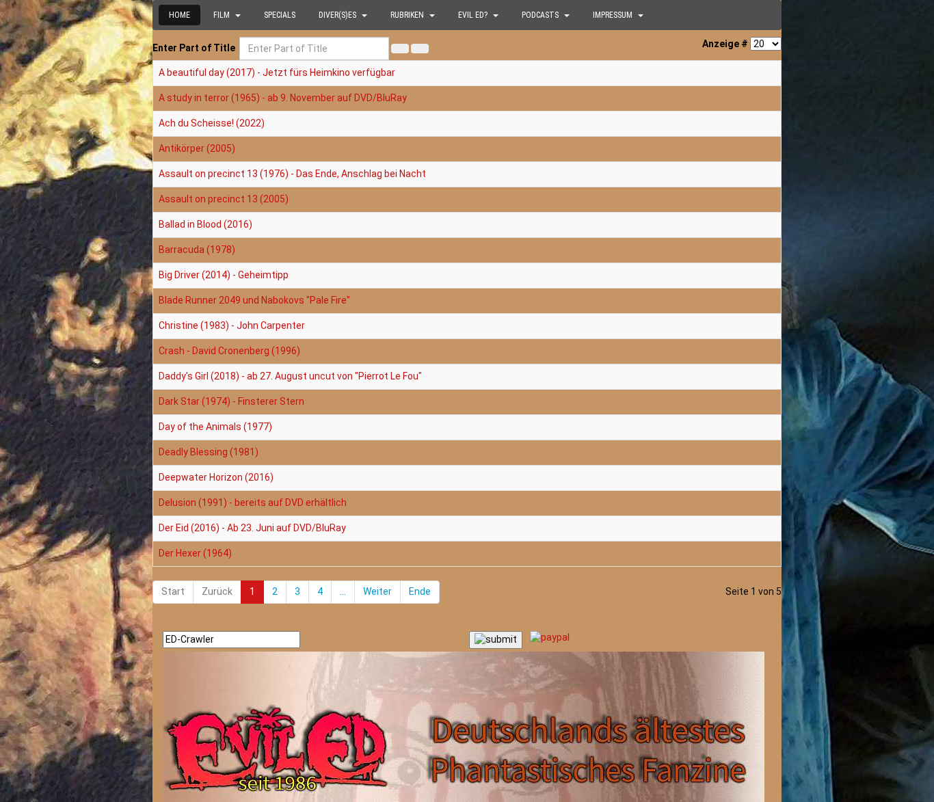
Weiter (377, 591)
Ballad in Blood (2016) (205, 224)
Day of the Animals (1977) (215, 426)
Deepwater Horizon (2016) (216, 477)
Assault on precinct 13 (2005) (224, 198)
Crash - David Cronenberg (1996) (229, 350)
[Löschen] (420, 48)
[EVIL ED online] (467, 727)
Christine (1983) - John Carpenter (232, 325)
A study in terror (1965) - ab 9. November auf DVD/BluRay (283, 97)
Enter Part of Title (194, 47)
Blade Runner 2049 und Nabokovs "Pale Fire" (254, 300)
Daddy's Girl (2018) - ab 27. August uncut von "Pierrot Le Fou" (290, 376)
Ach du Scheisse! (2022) (212, 123)
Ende (420, 591)
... (343, 591)
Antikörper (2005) (197, 148)
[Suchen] (400, 48)
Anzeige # (725, 43)
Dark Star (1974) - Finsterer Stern (231, 401)
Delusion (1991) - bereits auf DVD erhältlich (253, 502)
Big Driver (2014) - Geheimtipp (224, 274)
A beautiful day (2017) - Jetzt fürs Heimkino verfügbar (277, 72)
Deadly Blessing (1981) (208, 451)
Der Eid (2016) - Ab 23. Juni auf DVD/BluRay (252, 527)
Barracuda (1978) (197, 249)
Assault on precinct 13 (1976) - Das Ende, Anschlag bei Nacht (292, 173)
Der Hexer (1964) (195, 553)
